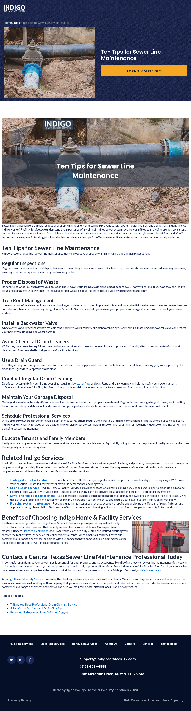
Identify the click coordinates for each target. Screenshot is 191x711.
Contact (147, 643)
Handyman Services (84, 643)
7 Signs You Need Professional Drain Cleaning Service (43, 604)
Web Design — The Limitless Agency (153, 700)
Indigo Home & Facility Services (25, 579)
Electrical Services (52, 643)
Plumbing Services (21, 643)
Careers (130, 643)
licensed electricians (35, 531)
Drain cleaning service (24, 487)
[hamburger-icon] (185, 8)
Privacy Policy (19, 700)
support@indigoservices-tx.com (107, 659)
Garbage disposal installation (29, 480)
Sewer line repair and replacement (32, 495)
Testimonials (169, 643)
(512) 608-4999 (92, 666)
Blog (17, 22)
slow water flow (80, 383)
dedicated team (151, 570)
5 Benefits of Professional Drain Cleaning (36, 608)
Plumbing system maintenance (30, 503)
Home (8, 22)
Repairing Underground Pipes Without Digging (39, 612)
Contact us (142, 583)
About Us (111, 643)
